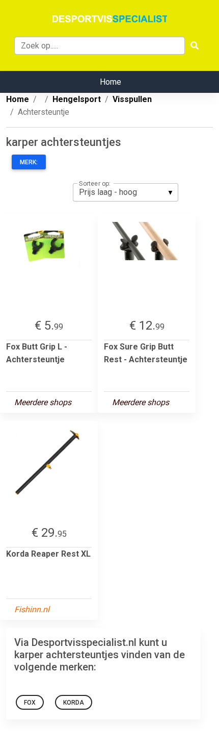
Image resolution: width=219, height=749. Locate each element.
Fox (30, 702)
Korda (73, 702)
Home (110, 82)
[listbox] (125, 192)
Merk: (29, 162)
